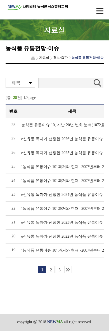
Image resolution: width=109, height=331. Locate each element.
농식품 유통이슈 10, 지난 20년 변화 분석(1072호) (63, 125)
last (68, 269)
